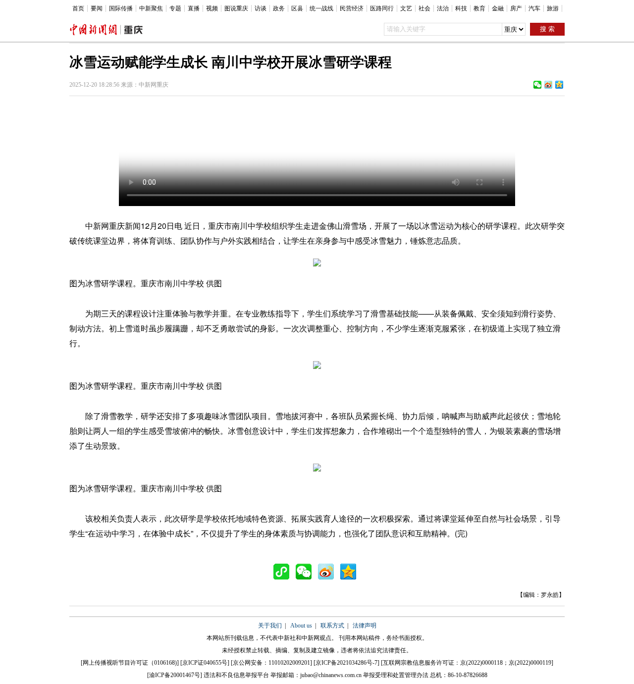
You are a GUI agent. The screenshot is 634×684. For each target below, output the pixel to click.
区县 (297, 8)
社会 (424, 8)
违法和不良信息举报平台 (236, 675)
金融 (498, 8)
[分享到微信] (537, 85)
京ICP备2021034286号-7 (346, 662)
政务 (279, 8)
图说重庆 (236, 8)
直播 (194, 8)
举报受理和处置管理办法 (395, 675)
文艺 (406, 8)
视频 (212, 8)
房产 (516, 8)
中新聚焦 (151, 8)
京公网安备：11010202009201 (271, 662)
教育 (479, 8)
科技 (461, 8)
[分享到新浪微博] (548, 85)
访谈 (260, 8)
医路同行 (382, 8)
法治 (443, 8)
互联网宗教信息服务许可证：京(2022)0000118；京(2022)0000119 (467, 662)
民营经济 (352, 8)
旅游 (553, 8)
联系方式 (332, 625)
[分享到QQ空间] (559, 85)
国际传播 (121, 8)
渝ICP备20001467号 (174, 675)
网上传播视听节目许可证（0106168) (130, 662)
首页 (78, 8)
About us (301, 625)
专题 (175, 8)
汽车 (534, 8)
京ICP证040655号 (204, 662)
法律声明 (364, 625)
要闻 (97, 8)
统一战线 (321, 8)
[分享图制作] (283, 571)
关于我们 (270, 625)
